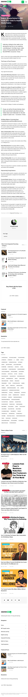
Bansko (3, 364)
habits (7, 385)
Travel (3, 418)
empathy (3, 378)
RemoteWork (4, 406)
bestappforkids (9, 364)
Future (9, 383)
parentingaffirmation (18, 397)
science (16, 406)
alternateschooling (12, 362)
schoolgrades (10, 406)
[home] (6, 2)
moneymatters (17, 392)
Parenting (5, 236)
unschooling (8, 418)
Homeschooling (19, 385)
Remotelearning (19, 404)
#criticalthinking (14, 371)
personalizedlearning (15, 399)
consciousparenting (5, 371)
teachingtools (4, 413)
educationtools (13, 376)
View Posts (14, 228)
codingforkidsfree (12, 369)
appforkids (20, 362)
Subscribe (22, 1)
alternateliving (4, 362)
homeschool (12, 385)
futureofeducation (16, 383)
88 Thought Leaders (12, 357)
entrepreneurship (9, 378)
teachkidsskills (12, 413)
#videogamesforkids (5, 420)
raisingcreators (5, 404)
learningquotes (5, 390)
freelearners (4, 383)
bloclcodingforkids (17, 364)
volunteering (21, 420)
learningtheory (4, 392)
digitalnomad (21, 371)
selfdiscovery (22, 406)
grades (3, 385)
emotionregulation (20, 376)
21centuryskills (5, 357)
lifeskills (11, 392)
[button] (26, 2)
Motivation (23, 392)
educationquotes (5, 376)
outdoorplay (4, 397)
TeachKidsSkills (19, 413)
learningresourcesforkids (14, 390)
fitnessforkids (22, 378)
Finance (16, 378)
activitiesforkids (21, 357)
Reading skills (12, 404)
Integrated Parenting (5, 15)
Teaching (19, 411)
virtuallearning (14, 420)
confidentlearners (21, 369)
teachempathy (13, 411)
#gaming (22, 383)
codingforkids (4, 369)
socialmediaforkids (5, 411)
